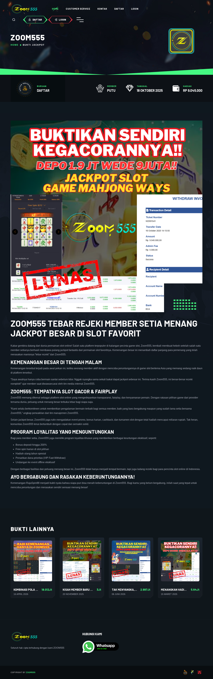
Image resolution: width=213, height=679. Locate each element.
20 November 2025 (73, 594)
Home (55, 8)
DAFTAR (43, 90)
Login (134, 8)
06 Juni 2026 (118, 594)
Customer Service (78, 8)
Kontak (102, 8)
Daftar (119, 8)
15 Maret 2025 (169, 594)
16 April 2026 (21, 594)
